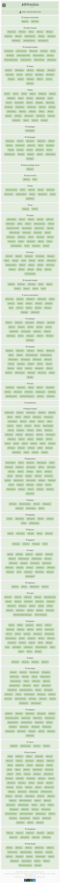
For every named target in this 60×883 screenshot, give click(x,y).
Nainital (51, 833)
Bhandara (9, 467)
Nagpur (29, 476)
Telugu (30, 875)
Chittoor (22, 32)
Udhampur (35, 312)
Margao (26, 209)
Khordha (20, 567)
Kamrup (29, 75)
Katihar (30, 102)
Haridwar (41, 833)
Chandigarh (31, 127)
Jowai (10, 519)
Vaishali (45, 120)
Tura (24, 523)
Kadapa (50, 32)
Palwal (41, 265)
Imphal (37, 504)
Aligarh (30, 756)
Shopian (48, 308)
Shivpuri (31, 448)
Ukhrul (42, 508)
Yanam (45, 587)
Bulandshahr (38, 769)
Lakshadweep (31, 403)
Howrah (10, 856)
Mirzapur (47, 800)
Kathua (29, 303)
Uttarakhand (30, 829)
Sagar (16, 443)
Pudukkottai (12, 690)
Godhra (51, 228)
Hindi (22, 873)
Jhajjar (16, 260)
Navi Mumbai (19, 480)
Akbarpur (19, 756)
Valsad (47, 246)
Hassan (31, 364)
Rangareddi (47, 727)
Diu (35, 179)
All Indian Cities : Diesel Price (37, 872)
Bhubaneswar (37, 559)
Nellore (42, 36)
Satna (25, 443)
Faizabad (37, 774)
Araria (7, 94)
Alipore (10, 848)
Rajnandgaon (51, 154)
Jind (24, 260)
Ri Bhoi (41, 519)
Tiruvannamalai (20, 699)
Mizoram (31, 530)
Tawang (50, 55)
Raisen (31, 439)
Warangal (30, 735)
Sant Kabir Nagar (11, 814)
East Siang (34, 51)
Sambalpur (40, 572)
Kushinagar (34, 792)
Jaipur (22, 638)
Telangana (31, 710)
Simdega (30, 340)
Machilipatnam (30, 36)
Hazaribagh (14, 331)
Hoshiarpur (40, 601)
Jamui (9, 102)
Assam (30, 66)
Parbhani (52, 480)
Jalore (42, 638)
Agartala (14, 746)
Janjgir (11, 150)
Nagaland (30, 540)
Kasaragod (51, 387)
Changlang (9, 51)
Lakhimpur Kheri (46, 792)
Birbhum (50, 848)
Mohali (50, 606)
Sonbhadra (47, 818)
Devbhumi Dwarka (13, 228)
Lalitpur (9, 796)
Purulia (38, 861)
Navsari (51, 237)
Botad (28, 224)
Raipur (40, 154)
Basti (10, 769)
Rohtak (31, 269)
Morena (40, 435)
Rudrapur (36, 837)
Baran (39, 625)
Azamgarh (30, 761)
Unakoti (47, 746)
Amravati (31, 463)
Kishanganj (51, 102)
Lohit (53, 51)
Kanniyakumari (16, 681)
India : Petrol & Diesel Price (31, 12)
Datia (32, 421)
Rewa (8, 443)
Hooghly (49, 852)
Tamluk (38, 865)
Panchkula (51, 265)
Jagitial (52, 713)
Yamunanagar (30, 274)
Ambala (9, 256)
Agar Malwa (9, 412)
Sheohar (51, 116)
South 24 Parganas (25, 865)
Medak (50, 722)
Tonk (29, 651)
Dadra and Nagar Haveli (30, 165)
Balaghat (42, 412)
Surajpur (30, 159)
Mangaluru (40, 368)
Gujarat (31, 215)
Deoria (10, 774)
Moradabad (11, 805)
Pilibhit (51, 805)
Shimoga (31, 373)
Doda (52, 299)
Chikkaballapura (46, 355)
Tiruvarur (33, 699)
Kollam (8, 392)
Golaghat (51, 70)
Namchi (45, 662)
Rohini (33, 194)
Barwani (52, 412)
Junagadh (38, 232)
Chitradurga (25, 359)
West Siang (52, 60)
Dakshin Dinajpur (26, 852)
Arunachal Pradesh (31, 47)
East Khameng (22, 51)
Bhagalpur (12, 98)
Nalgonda (13, 727)
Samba (39, 308)
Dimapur (16, 544)
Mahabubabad (13, 722)
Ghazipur (42, 778)
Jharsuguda (35, 563)
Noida (35, 805)
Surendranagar (16, 246)
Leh (12, 308)
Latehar (48, 331)
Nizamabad (24, 727)
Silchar (40, 79)
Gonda (52, 778)
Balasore (29, 554)
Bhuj (20, 224)
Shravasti (13, 818)
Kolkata (30, 856)
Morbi (31, 237)
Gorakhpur (12, 783)
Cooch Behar (13, 852)
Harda (37, 426)
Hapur (32, 783)
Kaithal (33, 260)
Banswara (30, 625)
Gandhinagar (27, 228)
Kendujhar (10, 567)
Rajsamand (29, 647)
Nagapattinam (15, 685)
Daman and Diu (30, 176)
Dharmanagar (26, 746)
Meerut (38, 800)
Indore (11, 430)
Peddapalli (36, 727)
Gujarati (31, 873)
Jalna (39, 471)
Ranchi (40, 336)
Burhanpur (38, 417)
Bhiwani (19, 256)
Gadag (12, 364)
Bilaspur (10, 145)
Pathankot (21, 610)
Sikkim (30, 658)
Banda (30, 765)
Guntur (40, 32)
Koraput (30, 567)
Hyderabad (42, 713)
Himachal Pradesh (30, 280)
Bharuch (50, 219)
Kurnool (19, 36)
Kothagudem (50, 718)
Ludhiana (23, 606)
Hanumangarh (11, 638)
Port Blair (35, 21)
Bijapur (52, 141)
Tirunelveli (42, 694)
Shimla (27, 288)
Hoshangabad (48, 426)
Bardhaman (39, 848)
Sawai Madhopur (41, 647)
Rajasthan (30, 621)
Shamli (52, 814)
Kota (41, 643)
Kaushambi (22, 792)
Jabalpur (20, 430)
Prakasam (52, 36)
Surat (50, 241)
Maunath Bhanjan (26, 800)
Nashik (8, 480)
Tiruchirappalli (30, 694)
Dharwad (48, 359)
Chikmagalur (13, 359)
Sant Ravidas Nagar (26, 814)
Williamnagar (34, 523)
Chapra (30, 98)
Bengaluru (51, 350)
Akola (21, 463)
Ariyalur (14, 672)
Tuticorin (43, 699)
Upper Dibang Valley (11, 60)
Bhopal (27, 417)
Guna (19, 426)
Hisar (7, 260)
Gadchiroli (51, 467)
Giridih (31, 327)
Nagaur (50, 643)
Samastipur (29, 116)
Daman (27, 179)
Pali (8, 647)
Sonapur (50, 572)
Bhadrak (12, 559)
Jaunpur (10, 787)
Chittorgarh (50, 629)
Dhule (41, 467)
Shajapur (11, 448)
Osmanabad (31, 480)
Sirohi (21, 651)
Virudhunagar (36, 703)
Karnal (41, 260)
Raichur (9, 373)
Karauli (32, 643)
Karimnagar (26, 718)
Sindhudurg (11, 489)
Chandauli (50, 769)
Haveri (40, 364)
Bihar (31, 90)
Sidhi (40, 448)
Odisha (30, 550)
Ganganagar (50, 634)
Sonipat (48, 269)
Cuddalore (46, 672)
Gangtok (15, 662)
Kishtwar (39, 303)
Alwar (20, 625)
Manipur (31, 500)
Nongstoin (31, 519)
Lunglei (31, 533)
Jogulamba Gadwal (12, 718)
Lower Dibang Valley (24, 55)
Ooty (36, 685)
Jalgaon (30, 471)
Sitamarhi (17, 120)
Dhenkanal (14, 563)
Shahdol (52, 443)
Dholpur (27, 634)
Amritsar (8, 597)
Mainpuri (51, 796)
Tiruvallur (8, 699)
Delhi (31, 186)
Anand (31, 219)
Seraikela (50, 336)
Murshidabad (27, 861)
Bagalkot (10, 350)
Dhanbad (51, 322)
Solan (36, 288)
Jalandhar (51, 601)
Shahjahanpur (41, 814)
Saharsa (18, 116)
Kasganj (12, 792)
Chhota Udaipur (39, 224)
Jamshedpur (26, 331)
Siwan (26, 120)
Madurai (47, 681)
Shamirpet (22, 731)
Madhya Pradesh (31, 409)
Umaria (36, 452)
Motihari (42, 107)
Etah (19, 774)
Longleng (36, 544)
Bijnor (18, 769)
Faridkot (38, 597)
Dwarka (32, 190)
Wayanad (51, 396)
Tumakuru (42, 373)
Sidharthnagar (25, 818)
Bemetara (42, 141)
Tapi (27, 246)
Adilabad (9, 713)
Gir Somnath (39, 228)
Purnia (51, 111)
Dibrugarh (41, 70)
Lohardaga (11, 336)
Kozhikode (29, 392)
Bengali (26, 873)
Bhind (18, 417)
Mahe (24, 587)
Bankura (19, 848)
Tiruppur (52, 694)
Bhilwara (21, 629)
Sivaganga (49, 690)
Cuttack (48, 559)
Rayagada (29, 572)
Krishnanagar (41, 856)
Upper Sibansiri (26, 60)
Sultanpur (21, 822)
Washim (50, 489)
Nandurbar (49, 476)
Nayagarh (51, 567)
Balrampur (31, 141)
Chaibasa (19, 322)
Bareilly (50, 765)
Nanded (38, 476)
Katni (39, 430)
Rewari (22, 269)
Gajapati (24, 563)
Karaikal (15, 587)
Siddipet (32, 731)
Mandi (50, 284)
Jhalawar (51, 638)
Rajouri (29, 308)
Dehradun (30, 833)
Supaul (35, 120)
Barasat (29, 848)
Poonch (20, 308)
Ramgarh (30, 336)
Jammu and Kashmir (30, 295)
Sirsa (39, 269)
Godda (40, 327)
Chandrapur (31, 467)
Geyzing (26, 662)
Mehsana (22, 237)
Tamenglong (31, 508)
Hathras (50, 783)
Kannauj (29, 787)
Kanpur (39, 787)
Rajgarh (40, 439)
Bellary (41, 350)
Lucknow (19, 796)
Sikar (53, 647)
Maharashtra (30, 459)
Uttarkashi (47, 837)
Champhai (21, 533)
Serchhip (49, 533)
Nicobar (25, 21)
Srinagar (25, 312)
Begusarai (43, 94)
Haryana (31, 252)
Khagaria (39, 102)
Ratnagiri (30, 485)
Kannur (40, 387)
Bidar (11, 355)
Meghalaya (31, 515)
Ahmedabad (12, 219)
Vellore (53, 699)
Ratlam (50, 439)
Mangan (35, 662)
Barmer (49, 625)
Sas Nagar (50, 610)
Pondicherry (34, 587)
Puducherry (31, 583)
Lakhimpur (51, 75)
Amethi (50, 756)
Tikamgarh (17, 452)
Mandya (29, 368)
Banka (33, 94)
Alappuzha (11, 387)
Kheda (48, 232)
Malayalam (43, 873)
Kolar (20, 368)
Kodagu (11, 368)
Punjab (30, 593)
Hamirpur (32, 284)
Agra (10, 756)
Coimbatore (34, 672)
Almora (10, 833)
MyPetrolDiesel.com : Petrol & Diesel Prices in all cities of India (30, 877)
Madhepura (20, 107)
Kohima (26, 544)
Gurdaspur (29, 601)
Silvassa (30, 169)
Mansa (33, 606)
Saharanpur (46, 809)
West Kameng (40, 60)
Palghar (42, 480)
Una (44, 288)
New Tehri (14, 837)
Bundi (39, 629)
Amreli (22, 219)
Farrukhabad (48, 774)
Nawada (33, 111)
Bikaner (31, 629)
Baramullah (42, 299)
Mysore (50, 368)
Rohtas (9, 116)
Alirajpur (20, 412)
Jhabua (31, 430)
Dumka (12, 327)
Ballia (10, 765)
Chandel (13, 504)
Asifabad (19, 713)
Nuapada (10, 572)
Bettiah (53, 94)
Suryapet (51, 731)
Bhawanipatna (24, 559)
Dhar (50, 421)
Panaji (35, 209)
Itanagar (44, 51)
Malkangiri (40, 567)
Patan (21, 241)
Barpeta (9, 70)
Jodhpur (23, 643)
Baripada (49, 554)
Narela (41, 190)
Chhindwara (13, 421)
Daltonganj (30, 322)
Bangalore (20, 350)
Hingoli (21, 471)
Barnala (18, 597)
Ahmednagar (11, 463)
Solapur (22, 489)
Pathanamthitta (11, 396)
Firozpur (18, 601)
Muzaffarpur (11, 111)
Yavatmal (30, 493)
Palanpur (12, 241)
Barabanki (40, 765)
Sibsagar (30, 79)
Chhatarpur (49, 417)
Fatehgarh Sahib (50, 597)
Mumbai (19, 476)
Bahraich (50, 761)
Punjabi (53, 873)
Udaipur (39, 651)
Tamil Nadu (31, 668)
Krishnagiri (36, 681)
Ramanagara (20, 373)
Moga (41, 606)
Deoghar (40, 322)
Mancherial (39, 722)
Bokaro (9, 322)
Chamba (21, 284)
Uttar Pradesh (31, 752)
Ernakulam (22, 387)
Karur (27, 681)
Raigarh (31, 154)
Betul (10, 417)
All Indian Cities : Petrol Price (23, 872)
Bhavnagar (11, 224)
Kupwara (49, 303)
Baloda (21, 141)
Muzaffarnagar (24, 805)
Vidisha (45, 452)
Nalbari (21, 79)
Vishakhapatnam (30, 40)
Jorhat (20, 75)
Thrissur (41, 396)
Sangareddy (10, 731)
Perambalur (46, 685)
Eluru (31, 32)
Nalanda (23, 111)
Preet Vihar (9, 194)
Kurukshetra (52, 260)
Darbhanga (41, 98)
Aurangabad (42, 463)
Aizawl (11, 533)
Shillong (50, 519)
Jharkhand (31, 319)
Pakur (21, 336)
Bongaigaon (20, 70)
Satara (49, 485)
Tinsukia (30, 83)
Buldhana (20, 467)
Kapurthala (12, 606)
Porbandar (31, 241)
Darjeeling (39, 852)
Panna (22, 439)
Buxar (21, 98)
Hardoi (41, 783)
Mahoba (41, 796)
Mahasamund (10, 154)
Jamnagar (27, 232)
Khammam (38, 718)
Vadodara (37, 246)
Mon (45, 544)
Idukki (31, 387)
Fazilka (9, 601)
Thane (31, 489)
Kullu (41, 284)
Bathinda (28, 597)
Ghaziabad (31, 778)
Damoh (24, 421)
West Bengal (30, 844)
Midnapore (15, 861)
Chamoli (20, 833)
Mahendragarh (11, 265)
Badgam (20, 299)
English (32, 7)
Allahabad (39, 756)
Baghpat (40, 761)
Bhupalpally (30, 713)
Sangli (40, 485)
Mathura (13, 800)
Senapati (19, 508)
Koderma (37, 331)
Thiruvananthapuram (27, 396)
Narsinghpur (51, 435)
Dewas (41, 421)
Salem (39, 690)
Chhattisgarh (30, 137)
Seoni (43, 443)
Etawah (28, 774)
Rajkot (41, 241)
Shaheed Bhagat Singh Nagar (23, 615)
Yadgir (30, 377)
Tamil (26, 875)
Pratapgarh (17, 647)
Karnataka (31, 347)
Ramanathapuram (26, 690)
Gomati (37, 746)
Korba (50, 150)
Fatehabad (40, 256)
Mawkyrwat (20, 519)
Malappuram (41, 392)
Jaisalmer (32, 638)
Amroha (10, 761)
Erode (35, 677)
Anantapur (12, 32)
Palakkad (52, 392)
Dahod (51, 224)
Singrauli (49, 448)
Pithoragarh (25, 837)
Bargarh (39, 554)
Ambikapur (10, 141)
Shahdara (30, 198)
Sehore (34, 443)
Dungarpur (38, 634)
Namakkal (27, 685)
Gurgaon (51, 256)
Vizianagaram (44, 40)
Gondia (12, 471)
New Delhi (51, 190)
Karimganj (40, 75)
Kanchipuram (46, 677)
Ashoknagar (31, 412)
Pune (11, 485)
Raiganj (47, 861)
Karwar (49, 364)
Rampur (35, 809)
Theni (19, 694)
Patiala (31, 610)
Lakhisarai (9, 107)
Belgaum (31, 350)
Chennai (23, 672)
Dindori (11, 426)
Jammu (11, 303)
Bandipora (31, 299)
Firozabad (20, 778)
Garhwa (21, 327)
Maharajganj (30, 796)
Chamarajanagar (32, 355)
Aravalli (41, 219)
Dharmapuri (15, 677)
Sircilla (42, 731)
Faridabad (29, 256)
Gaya (50, 98)
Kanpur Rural (49, 787)
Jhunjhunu (12, 643)
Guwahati (10, 75)
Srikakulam (17, 40)
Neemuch (12, 439)
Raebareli (25, 809)
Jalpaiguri (20, 856)
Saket (53, 194)
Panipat (12, 269)
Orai (43, 805)
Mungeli (21, 154)
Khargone (9, 435)
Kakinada (9, 36)
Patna (42, 111)
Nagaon (12, 79)
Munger (52, 107)
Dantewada (20, 145)
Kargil (20, 303)
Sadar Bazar (43, 194)
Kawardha (40, 150)
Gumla (49, 327)
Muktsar (10, 610)
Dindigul (26, 677)
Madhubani (32, 107)
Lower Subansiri (39, 55)
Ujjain (26, 452)
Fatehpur (9, 778)
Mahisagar (11, 237)
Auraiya (20, 761)
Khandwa (49, 430)
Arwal (24, 94)
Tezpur (50, 79)
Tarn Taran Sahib (41, 615)
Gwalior (28, 426)
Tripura (30, 742)
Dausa (18, 634)
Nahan (32, 265)
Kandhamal (47, 563)
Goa (30, 205)
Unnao (31, 822)
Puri (19, 572)
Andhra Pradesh (31, 28)
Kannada (36, 873)
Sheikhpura (41, 116)
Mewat (23, 265)
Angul (10, 554)
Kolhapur (48, 471)
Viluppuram (24, 703)
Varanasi (40, 822)
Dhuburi (31, 70)
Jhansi (20, 787)
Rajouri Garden (22, 194)
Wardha (40, 489)
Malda (51, 856)
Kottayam (18, 392)
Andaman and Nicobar (31, 18)
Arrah (16, 94)
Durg (41, 145)
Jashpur (20, 150)
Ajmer (12, 625)
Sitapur (37, 818)
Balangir (20, 554)
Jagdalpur (50, 145)
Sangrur (40, 610)
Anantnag (10, 299)
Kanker (30, 150)
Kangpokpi (47, 504)
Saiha (40, 533)
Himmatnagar (15, 232)
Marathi (48, 873)
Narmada (41, 237)
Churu (9, 634)
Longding (10, 55)
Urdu (34, 875)
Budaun (27, 769)
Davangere (37, 359)
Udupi (52, 373)
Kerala (30, 384)
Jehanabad (19, 102)
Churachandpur (25, 504)
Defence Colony (12, 190)
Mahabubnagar (27, 722)
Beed (52, 463)
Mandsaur (30, 435)
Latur (10, 476)
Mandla (20, 435)
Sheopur (21, 448)
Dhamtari (32, 145)
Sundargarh (30, 576)
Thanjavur (9, 694)
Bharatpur (11, 629)
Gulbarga (21, 364)
